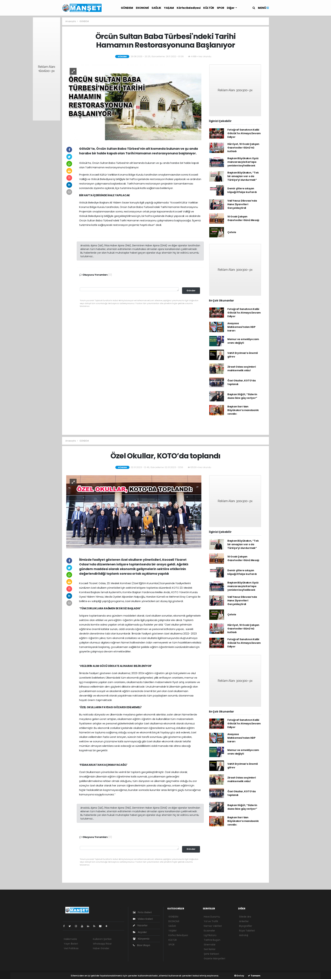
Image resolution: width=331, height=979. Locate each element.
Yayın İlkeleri (71, 943)
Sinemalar (209, 944)
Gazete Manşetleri (214, 958)
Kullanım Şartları (102, 939)
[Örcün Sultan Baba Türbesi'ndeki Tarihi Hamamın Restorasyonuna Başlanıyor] (133, 102)
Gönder (191, 290)
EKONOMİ (142, 8)
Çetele (231, 232)
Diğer (231, 8)
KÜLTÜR (208, 8)
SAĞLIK (156, 8)
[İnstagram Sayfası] (77, 926)
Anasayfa (70, 21)
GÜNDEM (127, 8)
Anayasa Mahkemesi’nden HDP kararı (241, 327)
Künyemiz (143, 938)
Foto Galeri (144, 912)
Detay (240, 975)
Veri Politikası (71, 948)
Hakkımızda (70, 939)
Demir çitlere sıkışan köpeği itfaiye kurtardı (242, 190)
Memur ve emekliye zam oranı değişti (243, 341)
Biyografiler (245, 926)
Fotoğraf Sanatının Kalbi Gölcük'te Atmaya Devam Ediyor (244, 133)
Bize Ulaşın (143, 945)
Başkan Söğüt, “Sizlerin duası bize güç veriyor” (242, 396)
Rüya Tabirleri (247, 930)
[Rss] (95, 926)
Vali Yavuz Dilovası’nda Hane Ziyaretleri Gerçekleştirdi (242, 204)
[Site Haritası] (101, 926)
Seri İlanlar (209, 949)
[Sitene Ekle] (108, 926)
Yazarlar (142, 925)
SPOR (220, 8)
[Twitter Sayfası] (71, 926)
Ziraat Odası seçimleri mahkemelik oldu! (241, 368)
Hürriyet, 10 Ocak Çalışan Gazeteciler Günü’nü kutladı (243, 147)
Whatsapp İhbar (102, 943)
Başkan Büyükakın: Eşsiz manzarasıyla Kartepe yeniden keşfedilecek (243, 162)
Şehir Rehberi (211, 954)
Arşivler (142, 932)
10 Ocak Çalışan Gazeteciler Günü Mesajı (243, 218)
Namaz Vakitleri (213, 926)
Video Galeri (145, 919)
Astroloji (243, 935)
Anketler (244, 921)
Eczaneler (209, 930)
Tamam (255, 975)
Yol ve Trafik (211, 921)
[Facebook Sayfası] (65, 926)
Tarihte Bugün (212, 940)
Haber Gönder (101, 948)
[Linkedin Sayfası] (89, 926)
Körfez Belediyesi (188, 8)
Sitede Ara (245, 916)
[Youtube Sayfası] (83, 926)
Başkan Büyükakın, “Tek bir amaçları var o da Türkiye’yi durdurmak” (243, 176)
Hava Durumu (212, 916)
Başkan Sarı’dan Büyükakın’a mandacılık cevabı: (243, 410)
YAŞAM (169, 8)
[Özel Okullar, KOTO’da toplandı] (133, 513)
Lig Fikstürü (210, 935)
